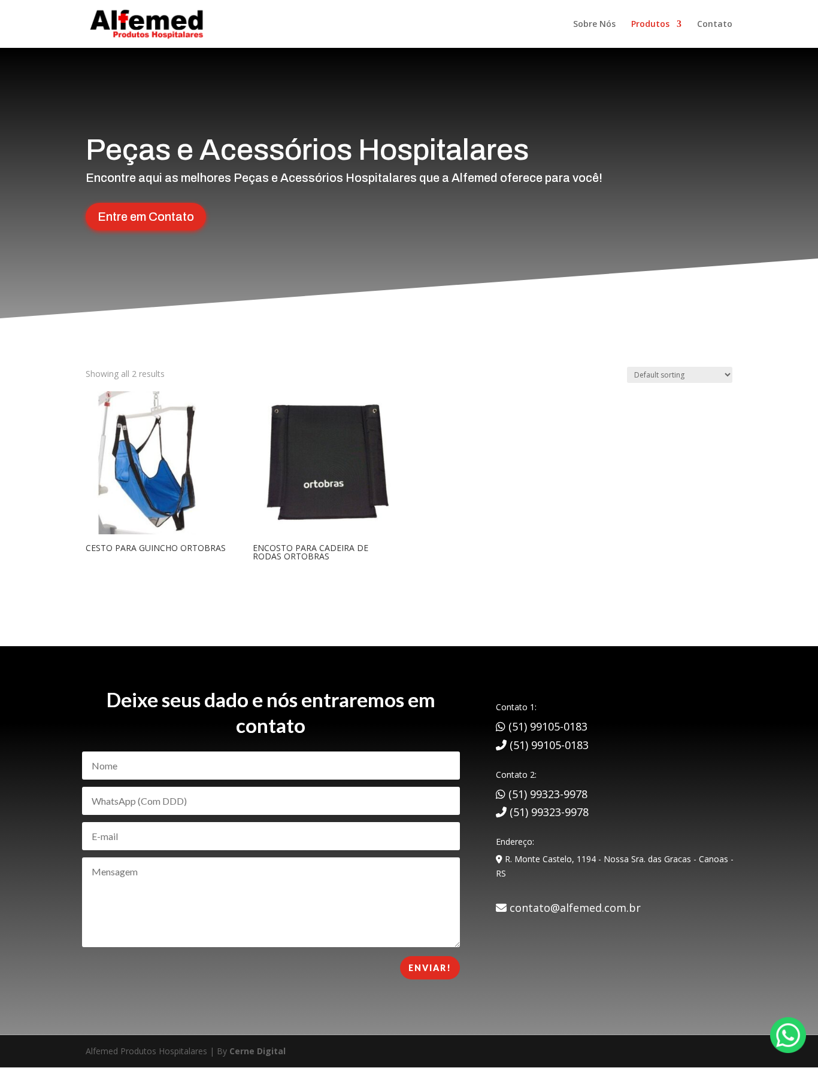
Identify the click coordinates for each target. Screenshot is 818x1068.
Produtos (650, 24)
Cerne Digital (257, 1051)
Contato (714, 24)
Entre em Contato (146, 216)
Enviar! (430, 968)
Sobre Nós (594, 24)
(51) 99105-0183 (546, 726)
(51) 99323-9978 (546, 794)
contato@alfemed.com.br (574, 907)
